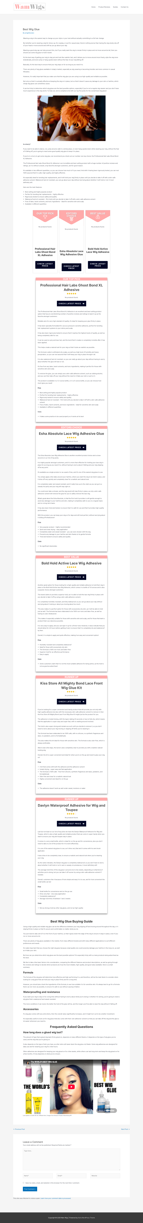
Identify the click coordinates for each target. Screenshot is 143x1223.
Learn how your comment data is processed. (56, 1198)
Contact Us (124, 7)
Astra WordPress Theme (86, 1218)
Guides (115, 7)
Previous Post (19, 1129)
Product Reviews (104, 7)
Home (93, 7)
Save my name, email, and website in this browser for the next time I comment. (52, 1183)
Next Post (125, 1129)
